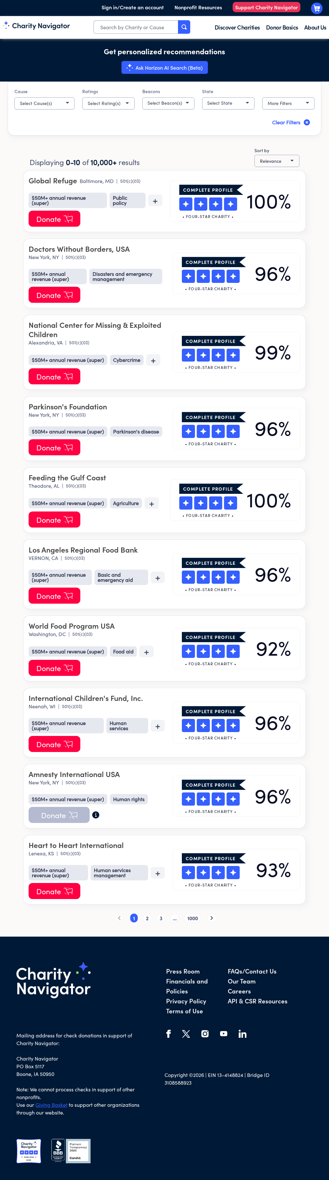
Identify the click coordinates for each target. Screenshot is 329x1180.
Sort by (261, 150)
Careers (239, 990)
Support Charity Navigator (266, 7)
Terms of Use (184, 1010)
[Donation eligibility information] (95, 814)
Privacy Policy (186, 1000)
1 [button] (134, 918)
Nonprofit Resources (198, 7)
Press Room (183, 970)
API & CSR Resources (258, 1000)
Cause (21, 91)
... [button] (175, 918)
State (207, 91)
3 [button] (161, 918)
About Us (315, 27)
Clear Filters (286, 122)
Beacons (151, 91)
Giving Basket (51, 1104)
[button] (44, 103)
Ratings (90, 91)
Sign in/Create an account (133, 7)
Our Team (242, 980)
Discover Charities (237, 27)
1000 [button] (192, 918)
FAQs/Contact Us (252, 970)
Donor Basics (282, 27)
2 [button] (147, 918)
